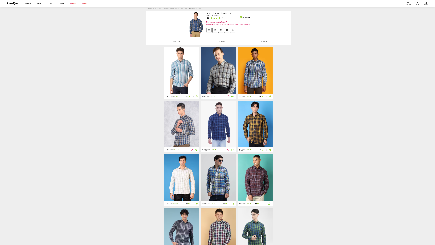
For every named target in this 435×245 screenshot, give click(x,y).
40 (215, 30)
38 (209, 30)
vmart (84, 3)
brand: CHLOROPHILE (213, 15)
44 (227, 30)
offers (73, 3)
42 (221, 30)
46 (233, 30)
